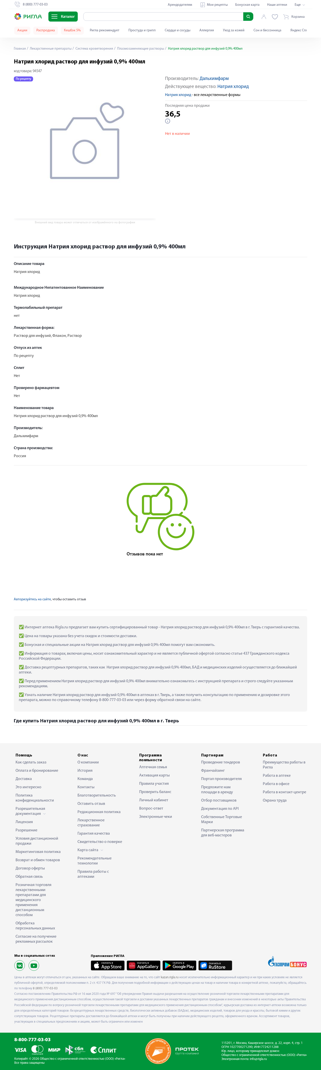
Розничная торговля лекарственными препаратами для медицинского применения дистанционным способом (33, 900)
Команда (85, 779)
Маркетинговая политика (38, 852)
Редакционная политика (99, 812)
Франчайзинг (213, 771)
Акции (22, 30)
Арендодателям (180, 5)
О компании (88, 762)
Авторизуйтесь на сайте (32, 599)
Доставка (24, 779)
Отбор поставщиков (218, 801)
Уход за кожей (234, 30)
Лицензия (24, 822)
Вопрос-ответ (151, 809)
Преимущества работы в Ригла (284, 764)
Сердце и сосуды (177, 30)
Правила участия (154, 784)
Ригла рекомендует (104, 30)
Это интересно (28, 787)
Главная (20, 49)
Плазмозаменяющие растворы (140, 49)
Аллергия (206, 30)
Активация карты (154, 775)
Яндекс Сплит (300, 30)
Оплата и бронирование (37, 771)
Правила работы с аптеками (93, 874)
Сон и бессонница (267, 30)
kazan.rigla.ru (170, 977)
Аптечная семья (153, 767)
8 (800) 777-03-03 (45, 988)
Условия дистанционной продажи (37, 841)
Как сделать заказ (31, 762)
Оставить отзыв (91, 804)
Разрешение (26, 830)
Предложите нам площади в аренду (217, 789)
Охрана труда (275, 801)
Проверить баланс (155, 792)
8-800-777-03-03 (32, 1040)
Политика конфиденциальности (35, 798)
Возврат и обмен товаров (38, 860)
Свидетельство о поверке (99, 842)
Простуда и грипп (142, 30)
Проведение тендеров (220, 762)
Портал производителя (221, 779)
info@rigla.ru (258, 1059)
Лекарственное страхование (91, 822)
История (85, 771)
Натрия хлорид (233, 86)
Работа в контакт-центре (284, 792)
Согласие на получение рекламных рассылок (36, 939)
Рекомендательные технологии (94, 860)
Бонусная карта (247, 5)
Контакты (86, 787)
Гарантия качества (93, 834)
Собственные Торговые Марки (221, 819)
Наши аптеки (277, 5)
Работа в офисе (276, 784)
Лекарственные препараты (50, 49)
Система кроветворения (94, 49)
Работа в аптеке (277, 776)
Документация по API (220, 809)
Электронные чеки (155, 817)
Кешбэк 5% (72, 30)
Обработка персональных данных (35, 925)
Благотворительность (96, 796)
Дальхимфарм (214, 78)
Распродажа (45, 30)
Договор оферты (30, 868)
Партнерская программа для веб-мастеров (222, 832)
